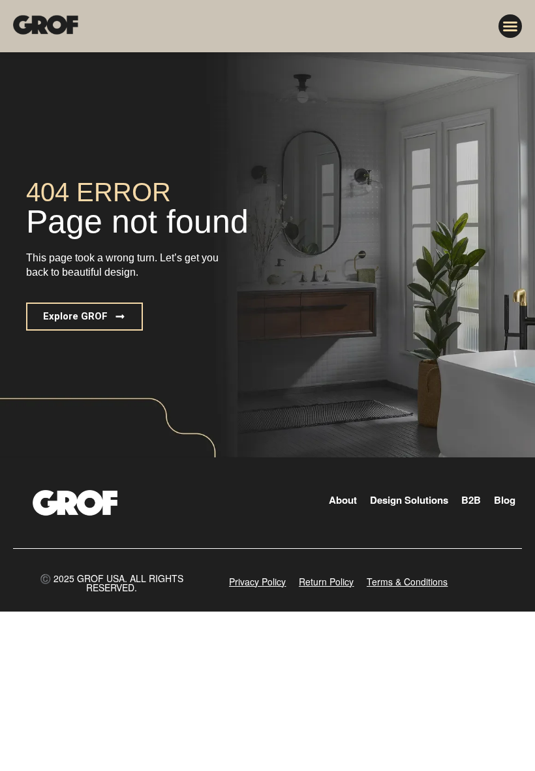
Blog (504, 500)
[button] (510, 26)
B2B (471, 500)
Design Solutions (409, 500)
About (343, 500)
